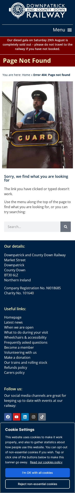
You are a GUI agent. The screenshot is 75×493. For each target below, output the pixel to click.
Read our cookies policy (46, 462)
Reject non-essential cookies (37, 484)
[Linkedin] (25, 417)
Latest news (13, 322)
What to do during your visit (26, 332)
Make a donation (17, 357)
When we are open (19, 327)
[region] (37, 458)
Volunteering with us (20, 352)
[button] (62, 30)
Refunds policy (15, 367)
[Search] (65, 227)
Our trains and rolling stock (25, 362)
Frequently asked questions (26, 342)
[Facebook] (8, 417)
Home (26, 75)
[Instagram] (33, 417)
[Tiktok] (42, 417)
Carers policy (14, 372)
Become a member (19, 347)
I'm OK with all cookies (37, 472)
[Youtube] (16, 417)
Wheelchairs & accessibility (25, 337)
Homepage (12, 317)
